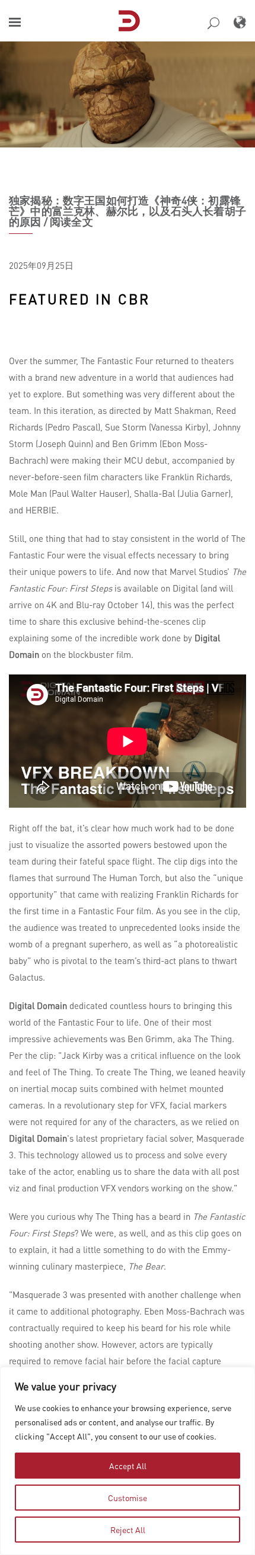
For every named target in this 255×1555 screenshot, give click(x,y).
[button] (15, 22)
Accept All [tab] (127, 1465)
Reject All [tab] (127, 1529)
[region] (127, 1461)
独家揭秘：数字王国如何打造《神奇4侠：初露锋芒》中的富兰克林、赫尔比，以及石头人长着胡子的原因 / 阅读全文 (127, 211)
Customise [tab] (127, 1497)
